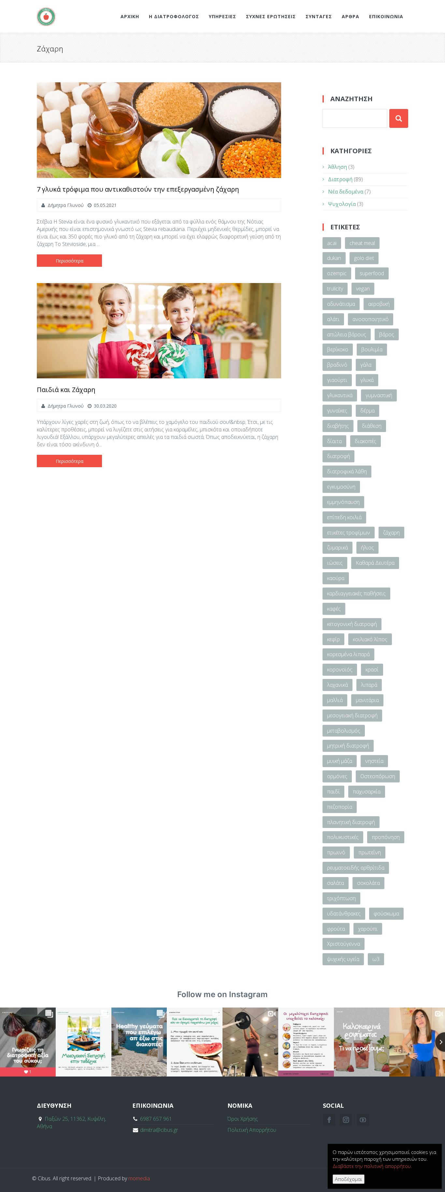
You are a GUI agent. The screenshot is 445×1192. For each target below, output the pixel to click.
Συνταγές (319, 16)
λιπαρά (369, 684)
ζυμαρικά (337, 547)
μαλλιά (335, 700)
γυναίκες (337, 410)
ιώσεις (335, 562)
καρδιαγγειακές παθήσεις (356, 593)
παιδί (333, 791)
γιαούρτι (337, 380)
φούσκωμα (386, 913)
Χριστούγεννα (343, 943)
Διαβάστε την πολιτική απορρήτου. (372, 1166)
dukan (334, 258)
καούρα (335, 578)
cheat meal (362, 243)
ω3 (376, 959)
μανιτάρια (367, 700)
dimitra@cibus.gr (159, 1129)
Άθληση (337, 166)
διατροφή (338, 456)
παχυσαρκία (366, 791)
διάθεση (371, 425)
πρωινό (336, 852)
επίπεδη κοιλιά (344, 517)
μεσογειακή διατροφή (352, 715)
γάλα (365, 364)
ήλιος (367, 547)
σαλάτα (335, 883)
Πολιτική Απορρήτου (251, 1129)
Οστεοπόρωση (377, 776)
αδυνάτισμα (341, 303)
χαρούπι (368, 928)
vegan (363, 288)
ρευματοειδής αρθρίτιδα (355, 867)
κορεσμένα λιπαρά (348, 654)
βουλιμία (371, 349)
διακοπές (365, 441)
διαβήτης (338, 425)
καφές (334, 608)
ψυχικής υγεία (343, 959)
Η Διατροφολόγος (174, 16)
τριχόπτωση (341, 898)
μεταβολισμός (343, 730)
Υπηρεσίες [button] (222, 16)
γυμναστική (379, 395)
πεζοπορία (339, 806)
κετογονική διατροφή (352, 624)
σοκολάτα (368, 883)
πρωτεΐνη (369, 852)
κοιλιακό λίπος (370, 639)
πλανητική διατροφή (351, 822)
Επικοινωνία (386, 16)
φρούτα (336, 928)
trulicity (335, 288)
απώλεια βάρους (346, 334)
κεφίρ (333, 639)
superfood (372, 273)
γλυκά (367, 380)
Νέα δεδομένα (345, 191)
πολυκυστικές (343, 837)
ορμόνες (337, 776)
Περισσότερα (69, 261)
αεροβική (379, 303)
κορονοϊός (339, 669)
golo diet (364, 258)
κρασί (372, 669)
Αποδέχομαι (348, 1179)
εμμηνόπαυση (343, 502)
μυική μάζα (339, 761)
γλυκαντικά (339, 395)
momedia (139, 1178)
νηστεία (374, 761)
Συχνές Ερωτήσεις (271, 16)
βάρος (386, 334)
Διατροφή (340, 179)
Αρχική (130, 16)
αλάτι (333, 319)
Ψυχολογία (342, 204)
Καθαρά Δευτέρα (375, 562)
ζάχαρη (391, 532)
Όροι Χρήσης (242, 1118)
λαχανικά (337, 684)
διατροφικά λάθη (347, 471)
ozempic (337, 273)
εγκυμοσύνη (341, 486)
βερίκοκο (337, 349)
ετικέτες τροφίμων (348, 532)
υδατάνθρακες (344, 913)
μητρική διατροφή (348, 745)
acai (332, 243)
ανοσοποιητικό (370, 319)
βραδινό (337, 364)
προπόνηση (386, 837)
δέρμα (367, 410)
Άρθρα (350, 16)
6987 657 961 (156, 1118)
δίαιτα (334, 441)
